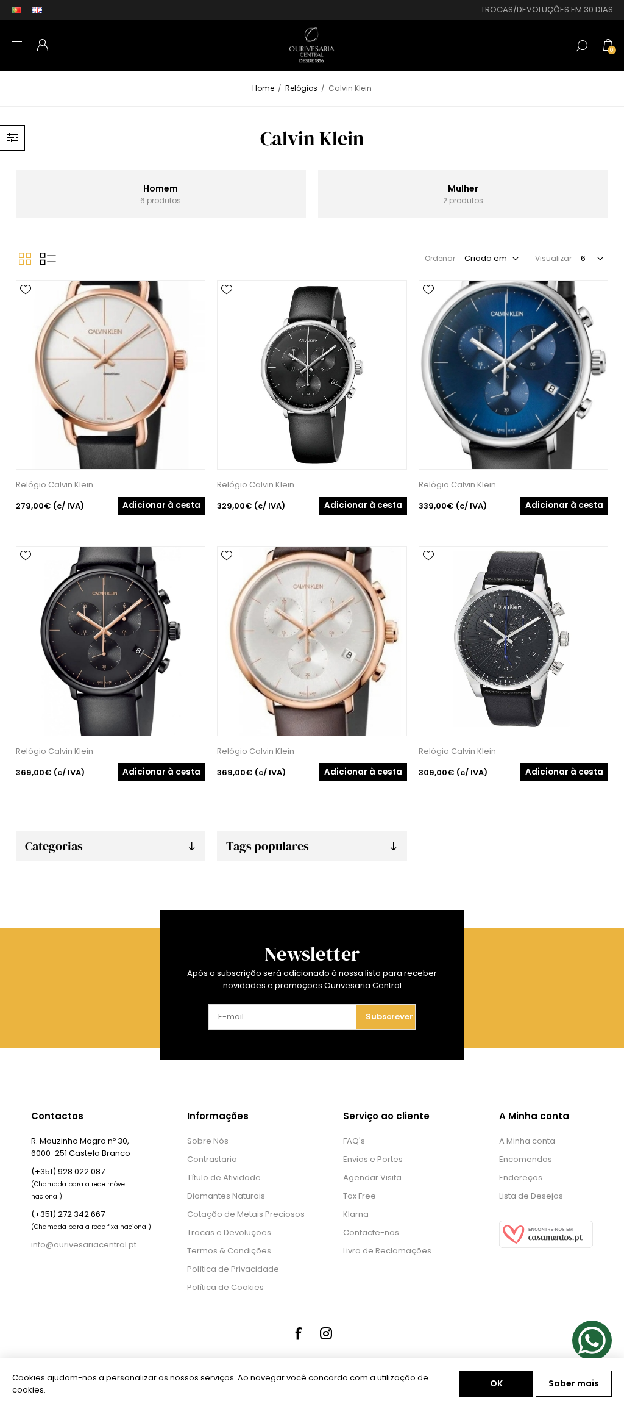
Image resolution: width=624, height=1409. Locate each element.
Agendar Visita (372, 1177)
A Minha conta (527, 1141)
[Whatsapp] (592, 1340)
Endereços (520, 1177)
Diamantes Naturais (226, 1196)
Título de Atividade (224, 1177)
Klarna (356, 1214)
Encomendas (525, 1159)
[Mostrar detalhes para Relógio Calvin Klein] (110, 375)
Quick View (25, 308)
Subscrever (389, 1016)
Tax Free (359, 1196)
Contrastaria (212, 1159)
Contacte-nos (371, 1232)
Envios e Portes (373, 1159)
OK (496, 1383)
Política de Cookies (225, 1287)
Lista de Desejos (531, 1196)
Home (263, 88)
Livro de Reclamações (387, 1251)
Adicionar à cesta (161, 505)
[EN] (37, 10)
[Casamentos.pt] (546, 1245)
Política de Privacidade (233, 1269)
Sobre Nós (208, 1141)
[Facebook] (298, 1333)
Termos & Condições (229, 1251)
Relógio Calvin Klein (54, 484)
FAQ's (354, 1141)
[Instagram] (326, 1333)
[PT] (16, 10)
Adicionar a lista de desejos (25, 290)
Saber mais (573, 1383)
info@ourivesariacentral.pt (83, 1244)
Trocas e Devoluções (229, 1232)
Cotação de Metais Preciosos (246, 1214)
